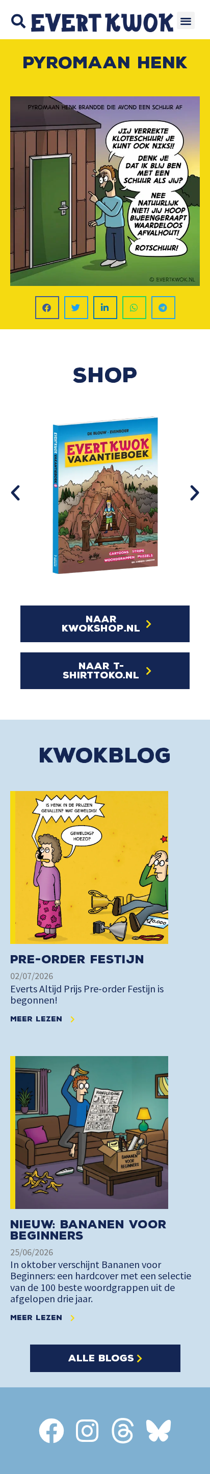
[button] (18, 21)
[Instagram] (87, 1431)
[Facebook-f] (51, 1431)
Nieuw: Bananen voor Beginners (88, 1230)
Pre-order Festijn (77, 959)
